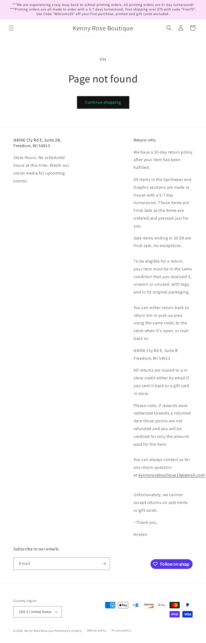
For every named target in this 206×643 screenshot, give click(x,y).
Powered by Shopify (68, 631)
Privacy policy (121, 630)
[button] (11, 28)
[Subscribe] (104, 563)
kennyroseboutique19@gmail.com (171, 475)
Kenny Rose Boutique (39, 631)
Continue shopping (103, 102)
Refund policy (96, 630)
